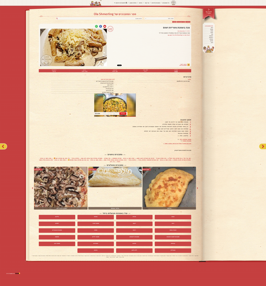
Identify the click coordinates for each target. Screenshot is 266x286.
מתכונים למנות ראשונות (173, 237)
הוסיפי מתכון (133, 3)
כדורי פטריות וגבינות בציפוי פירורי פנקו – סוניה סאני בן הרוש (109, 160)
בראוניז (68, 255)
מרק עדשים (54, 255)
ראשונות (211, 36)
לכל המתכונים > (180, 22)
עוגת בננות (99, 255)
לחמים (57, 223)
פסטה (212, 31)
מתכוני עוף (57, 243)
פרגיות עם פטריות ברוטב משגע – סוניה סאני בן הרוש (138, 158)
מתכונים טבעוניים (57, 230)
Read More (123, 113)
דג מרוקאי (64, 255)
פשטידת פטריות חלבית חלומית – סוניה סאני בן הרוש (175, 160)
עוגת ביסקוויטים (132, 255)
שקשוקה (118, 255)
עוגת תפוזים (150, 255)
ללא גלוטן (134, 250)
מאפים (211, 29)
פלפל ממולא (48, 255)
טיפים (140, 3)
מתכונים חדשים (156, 3)
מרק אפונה (108, 255)
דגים (212, 27)
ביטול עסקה (191, 255)
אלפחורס (72, 255)
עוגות (212, 32)
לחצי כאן (170, 35)
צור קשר (147, 3)
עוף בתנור (59, 255)
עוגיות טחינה (93, 255)
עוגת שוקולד (168, 255)
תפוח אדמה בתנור (124, 255)
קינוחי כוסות (173, 230)
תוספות (57, 237)
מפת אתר (196, 255)
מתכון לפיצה (156, 255)
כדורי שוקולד (174, 255)
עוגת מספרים (113, 255)
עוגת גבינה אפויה (41, 255)
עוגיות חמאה (86, 255)
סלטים (211, 41)
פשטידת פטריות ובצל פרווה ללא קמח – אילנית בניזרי (86, 158)
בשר (212, 34)
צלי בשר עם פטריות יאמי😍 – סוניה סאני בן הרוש (55, 158)
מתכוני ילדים (95, 237)
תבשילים (173, 250)
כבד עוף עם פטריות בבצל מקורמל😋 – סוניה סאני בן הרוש (72, 160)
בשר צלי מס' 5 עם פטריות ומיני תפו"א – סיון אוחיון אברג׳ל (173, 158)
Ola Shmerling (181, 31)
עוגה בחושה (144, 255)
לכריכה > (188, 22)
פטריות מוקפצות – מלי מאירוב (112, 158)
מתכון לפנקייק (162, 255)
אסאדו (107, 257)
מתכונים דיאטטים (134, 237)
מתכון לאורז (95, 223)
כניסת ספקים (185, 255)
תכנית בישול (112, 257)
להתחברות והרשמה (120, 3)
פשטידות (95, 243)
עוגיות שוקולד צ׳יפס (79, 255)
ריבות (134, 230)
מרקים (95, 250)
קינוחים (211, 39)
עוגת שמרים (139, 255)
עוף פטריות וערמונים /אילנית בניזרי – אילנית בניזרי (143, 160)
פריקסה (103, 255)
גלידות (57, 216)
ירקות (134, 223)
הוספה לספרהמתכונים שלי (183, 65)
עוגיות (134, 216)
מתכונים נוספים (187, 141)
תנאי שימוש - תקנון (120, 257)
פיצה (212, 42)
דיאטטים (211, 37)
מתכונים (180, 255)
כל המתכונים (165, 3)
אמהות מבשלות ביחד (185, 139)
